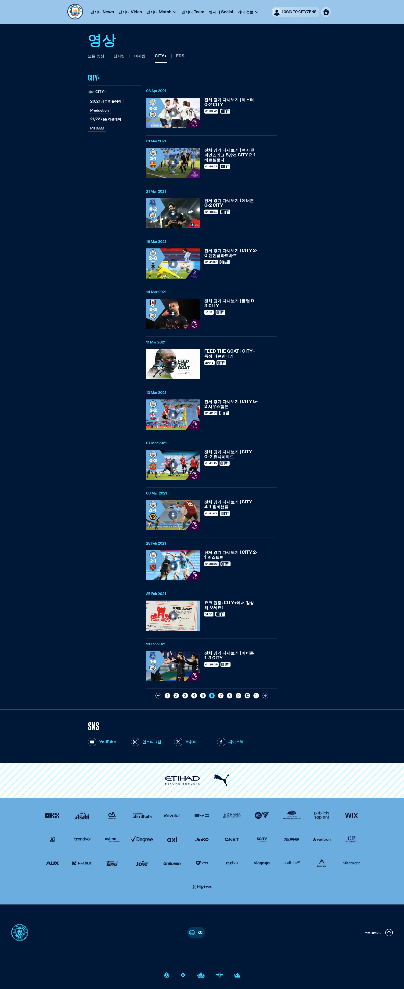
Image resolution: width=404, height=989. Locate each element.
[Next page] (265, 695)
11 (256, 695)
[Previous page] (158, 695)
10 (247, 695)
